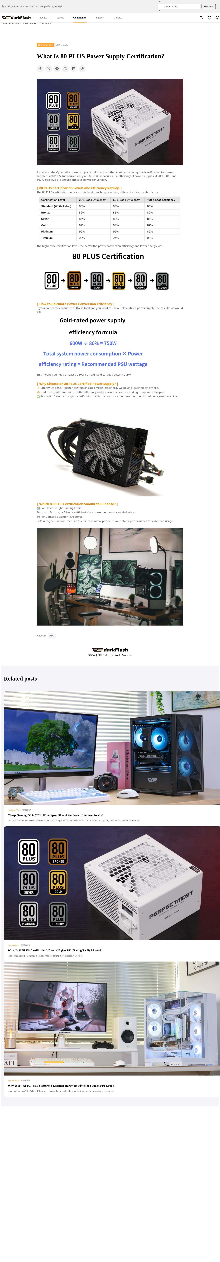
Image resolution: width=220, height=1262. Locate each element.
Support (100, 17)
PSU (51, 635)
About (60, 17)
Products (43, 17)
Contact (118, 17)
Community (79, 17)
